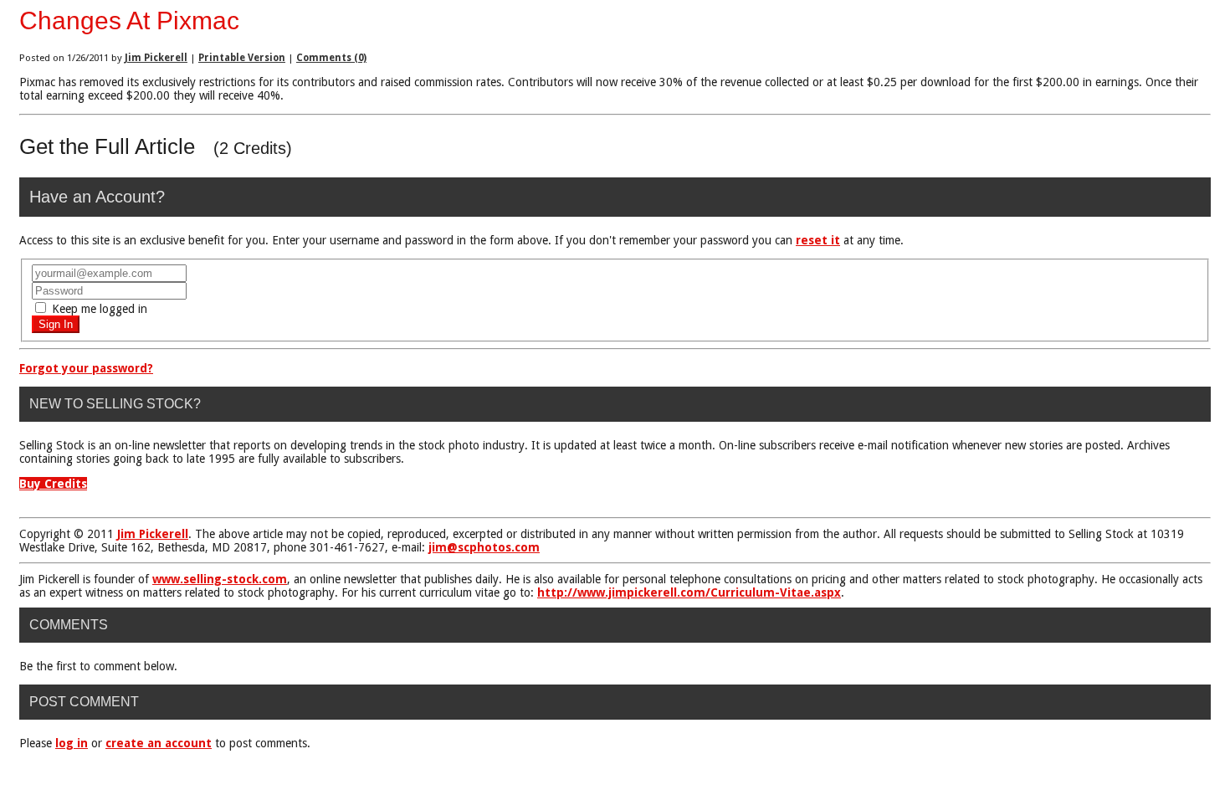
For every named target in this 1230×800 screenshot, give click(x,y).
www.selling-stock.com (219, 579)
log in (71, 743)
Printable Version (241, 58)
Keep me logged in (98, 308)
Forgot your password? (86, 368)
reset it (818, 240)
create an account (158, 743)
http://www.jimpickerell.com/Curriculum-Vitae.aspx (689, 592)
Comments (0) (331, 58)
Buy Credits (53, 483)
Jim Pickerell (156, 58)
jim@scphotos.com (484, 547)
